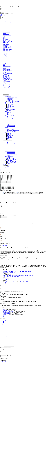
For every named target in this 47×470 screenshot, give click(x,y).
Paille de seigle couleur (7, 47)
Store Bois (5, 31)
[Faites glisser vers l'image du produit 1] (9, 192)
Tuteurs (4, 82)
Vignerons (4, 88)
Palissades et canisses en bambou (9, 55)
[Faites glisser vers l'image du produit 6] (36, 193)
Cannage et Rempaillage (7, 70)
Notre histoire (5, 91)
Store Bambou (5, 29)
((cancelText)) (3, 347)
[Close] (0, 351)
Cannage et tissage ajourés (7, 79)
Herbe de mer (5, 42)
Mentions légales (6, 310)
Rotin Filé (4, 38)
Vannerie (4, 68)
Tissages (4, 80)
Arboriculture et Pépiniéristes (8, 86)
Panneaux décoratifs (6, 78)
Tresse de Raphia (6, 279)
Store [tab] (4, 28)
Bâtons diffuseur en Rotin (7, 73)
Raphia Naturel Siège (6, 50)
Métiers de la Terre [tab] (6, 85)
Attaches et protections (7, 84)
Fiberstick (4, 36)
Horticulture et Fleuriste (7, 87)
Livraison (4, 309)
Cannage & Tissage (8, 96)
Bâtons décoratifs (6, 75)
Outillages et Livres (8, 137)
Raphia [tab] (4, 48)
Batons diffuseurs (8, 108)
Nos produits (5, 20)
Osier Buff (9, 136)
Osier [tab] (4, 57)
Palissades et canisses (6, 83)
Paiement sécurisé (6, 312)
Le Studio (4, 89)
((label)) (1, 345)
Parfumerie (7, 146)
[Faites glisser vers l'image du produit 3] (36, 192)
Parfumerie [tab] (5, 72)
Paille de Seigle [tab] (5, 45)
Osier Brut (5, 58)
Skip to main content (4, 0)
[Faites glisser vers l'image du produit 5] (23, 193)
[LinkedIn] (3, 322)
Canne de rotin (5, 39)
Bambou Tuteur (5, 53)
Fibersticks (5, 74)
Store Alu (4, 33)
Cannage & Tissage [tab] (6, 21)
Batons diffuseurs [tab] (6, 34)
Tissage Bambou (6, 25)
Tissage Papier (5, 24)
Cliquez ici (13, 4)
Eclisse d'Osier (5, 60)
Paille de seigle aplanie (7, 46)
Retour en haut (3, 361)
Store (6, 103)
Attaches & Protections (7, 56)
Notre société (5, 90)
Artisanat (6, 141)
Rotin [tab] (4, 37)
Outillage (4, 65)
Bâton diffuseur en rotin (7, 35)
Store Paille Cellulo (6, 32)
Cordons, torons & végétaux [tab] (8, 41)
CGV (4, 316)
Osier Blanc (5, 59)
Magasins (4, 315)
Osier (6, 132)
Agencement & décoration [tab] (7, 76)
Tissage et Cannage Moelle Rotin (9, 26)
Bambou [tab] (4, 52)
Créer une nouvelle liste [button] (5, 340)
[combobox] (5, 13)
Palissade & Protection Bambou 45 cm (10, 272)
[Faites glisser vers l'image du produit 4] (9, 193)
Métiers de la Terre (8, 160)
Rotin (6, 111)
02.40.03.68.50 (4, 245)
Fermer (2, 12)
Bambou (6, 127)
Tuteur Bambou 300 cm (7, 282)
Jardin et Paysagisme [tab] (6, 81)
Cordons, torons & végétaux (10, 115)
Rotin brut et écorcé (6, 40)
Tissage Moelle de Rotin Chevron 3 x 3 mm (11, 276)
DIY (3, 71)
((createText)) (9, 347)
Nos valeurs (5, 92)
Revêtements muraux (6, 27)
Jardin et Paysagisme (9, 156)
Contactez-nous (6, 314)
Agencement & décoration (10, 151)
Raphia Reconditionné (7, 51)
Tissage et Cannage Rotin (7, 22)
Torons (4, 43)
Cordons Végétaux (6, 44)
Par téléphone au (6, 333)
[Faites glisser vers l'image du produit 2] (23, 192)
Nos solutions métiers (6, 66)
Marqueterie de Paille (6, 69)
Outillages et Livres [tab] (6, 63)
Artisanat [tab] (4, 67)
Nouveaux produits (6, 313)
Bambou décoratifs (6, 54)
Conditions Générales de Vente (8, 311)
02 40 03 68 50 (19, 287)
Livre (4, 64)
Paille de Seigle (8, 119)
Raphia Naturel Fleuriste (7, 49)
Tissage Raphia (5, 23)
